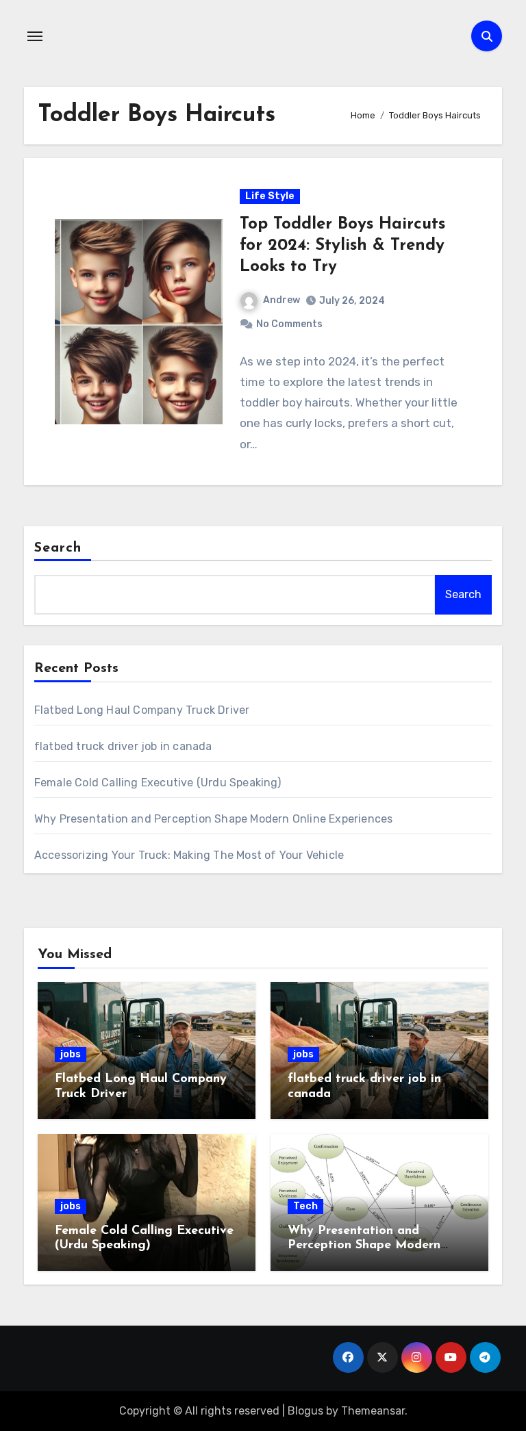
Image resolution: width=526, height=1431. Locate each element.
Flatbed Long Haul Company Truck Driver (142, 710)
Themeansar (373, 1410)
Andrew (281, 300)
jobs (70, 1054)
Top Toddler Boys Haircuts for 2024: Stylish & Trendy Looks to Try (342, 245)
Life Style (270, 196)
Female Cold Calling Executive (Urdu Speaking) (157, 782)
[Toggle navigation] (35, 36)
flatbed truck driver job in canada (123, 746)
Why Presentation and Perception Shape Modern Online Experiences (213, 818)
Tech (305, 1206)
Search (58, 548)
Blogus (305, 1410)
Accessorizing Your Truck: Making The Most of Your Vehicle (189, 855)
